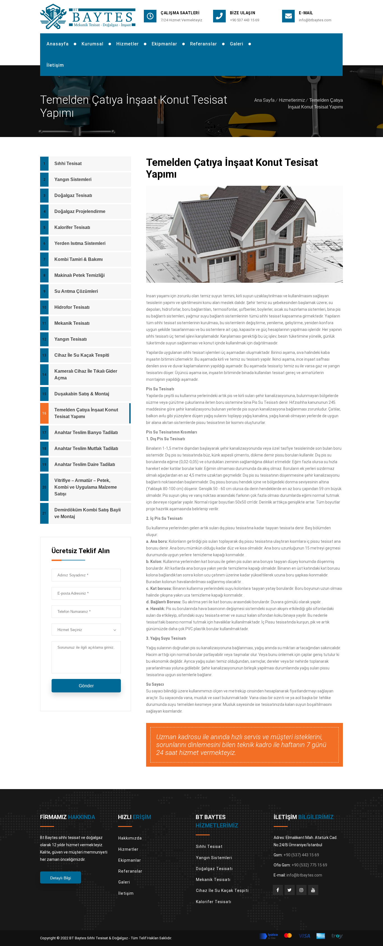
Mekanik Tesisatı (71, 323)
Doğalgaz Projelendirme (79, 211)
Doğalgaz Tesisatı (73, 195)
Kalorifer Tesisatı (72, 227)
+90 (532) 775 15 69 (309, 865)
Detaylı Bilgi (60, 878)
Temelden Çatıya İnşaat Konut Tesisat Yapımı (86, 413)
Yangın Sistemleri (72, 179)
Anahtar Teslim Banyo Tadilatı (86, 432)
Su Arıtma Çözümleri (76, 291)
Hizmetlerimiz (292, 100)
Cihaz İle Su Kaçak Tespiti (81, 355)
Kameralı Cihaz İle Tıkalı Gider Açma (85, 374)
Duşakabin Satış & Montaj (81, 393)
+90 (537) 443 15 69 (301, 855)
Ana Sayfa (264, 100)
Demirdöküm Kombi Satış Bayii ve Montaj (87, 513)
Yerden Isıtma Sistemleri (79, 243)
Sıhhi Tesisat (68, 163)
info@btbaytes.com (315, 20)
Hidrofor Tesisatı (71, 307)
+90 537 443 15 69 (244, 20)
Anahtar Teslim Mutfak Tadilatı (86, 448)
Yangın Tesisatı (70, 339)
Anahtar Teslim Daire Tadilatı (84, 464)
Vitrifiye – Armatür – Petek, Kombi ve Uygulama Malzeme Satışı (85, 487)
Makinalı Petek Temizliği (79, 275)
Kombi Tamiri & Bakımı (78, 259)
